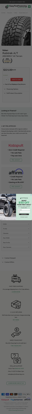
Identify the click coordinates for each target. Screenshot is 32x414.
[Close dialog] (31, 194)
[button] (24, 214)
